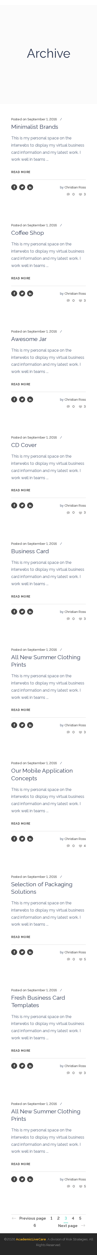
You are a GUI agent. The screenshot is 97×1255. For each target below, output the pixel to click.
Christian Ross (75, 187)
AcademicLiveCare (31, 1239)
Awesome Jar (29, 339)
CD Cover (24, 445)
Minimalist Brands (34, 126)
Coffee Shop (27, 232)
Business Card (30, 551)
